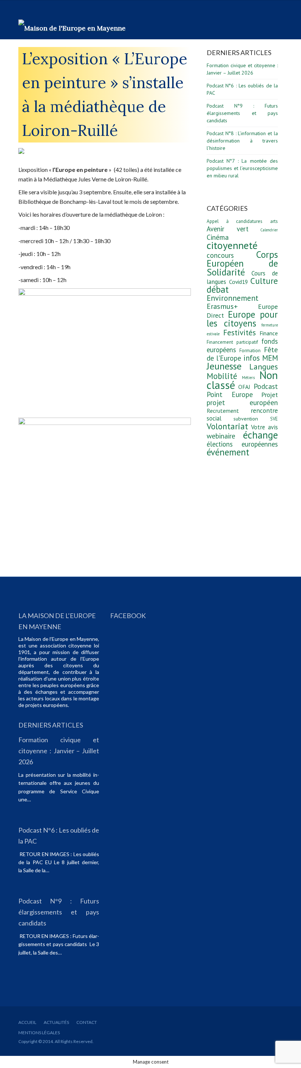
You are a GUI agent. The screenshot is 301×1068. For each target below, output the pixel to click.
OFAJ (244, 386)
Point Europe (230, 394)
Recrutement (223, 410)
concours (220, 255)
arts (274, 221)
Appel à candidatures (234, 221)
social (214, 418)
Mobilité (222, 376)
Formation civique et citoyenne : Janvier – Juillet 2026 (58, 751)
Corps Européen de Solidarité (242, 263)
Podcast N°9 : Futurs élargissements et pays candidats (242, 113)
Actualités (56, 1022)
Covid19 (238, 281)
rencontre (264, 410)
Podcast (266, 386)
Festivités (239, 332)
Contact (86, 1022)
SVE (274, 419)
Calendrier (269, 229)
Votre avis (264, 427)
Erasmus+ (222, 306)
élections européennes (242, 444)
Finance (269, 333)
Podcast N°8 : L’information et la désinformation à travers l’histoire (242, 140)
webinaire (221, 436)
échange (260, 435)
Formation (250, 350)
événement (228, 452)
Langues (263, 366)
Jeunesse (224, 366)
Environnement (232, 298)
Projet (269, 394)
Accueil (27, 1022)
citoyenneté (232, 245)
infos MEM (260, 358)
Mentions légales (39, 1032)
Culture (264, 280)
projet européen (242, 402)
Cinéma (218, 237)
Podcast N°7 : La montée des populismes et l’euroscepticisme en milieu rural (242, 168)
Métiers (248, 377)
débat (218, 289)
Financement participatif (232, 342)
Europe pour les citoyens (242, 319)
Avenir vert (228, 228)
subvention (245, 418)
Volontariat (227, 426)
